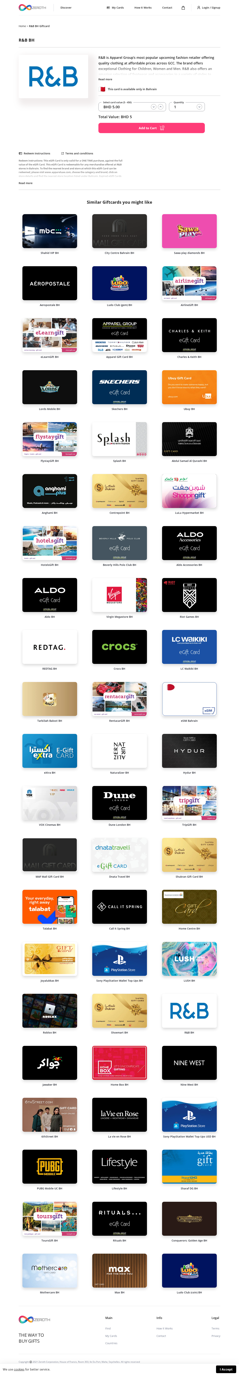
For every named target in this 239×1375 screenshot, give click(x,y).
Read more (105, 79)
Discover (66, 7)
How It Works (143, 7)
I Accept (226, 1369)
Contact (167, 7)
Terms (215, 1328)
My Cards (111, 1336)
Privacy (216, 1336)
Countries (111, 1343)
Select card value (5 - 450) (117, 102)
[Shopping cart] (183, 8)
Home (22, 26)
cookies (19, 1369)
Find (108, 1328)
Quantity (179, 102)
